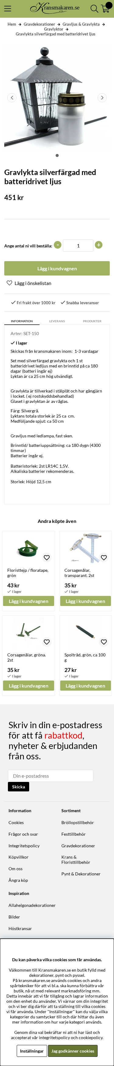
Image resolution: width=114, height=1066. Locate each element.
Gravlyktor (53, 29)
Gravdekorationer (39, 24)
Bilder (14, 916)
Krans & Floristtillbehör (75, 859)
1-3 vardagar (86, 351)
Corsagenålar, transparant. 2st (79, 573)
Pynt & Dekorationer (81, 873)
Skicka (18, 786)
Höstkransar (20, 928)
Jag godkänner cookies (72, 1050)
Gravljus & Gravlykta (81, 24)
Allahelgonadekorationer (32, 905)
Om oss (15, 868)
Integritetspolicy (24, 845)
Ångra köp (18, 880)
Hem (12, 24)
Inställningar (32, 1050)
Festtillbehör (73, 834)
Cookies (16, 822)
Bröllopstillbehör (77, 822)
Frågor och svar (23, 834)
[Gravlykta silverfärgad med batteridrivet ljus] (57, 155)
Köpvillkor (19, 857)
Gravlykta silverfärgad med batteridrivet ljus (55, 33)
